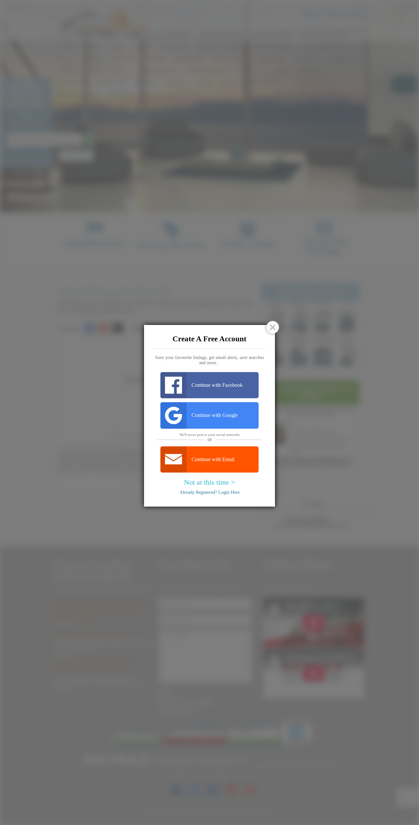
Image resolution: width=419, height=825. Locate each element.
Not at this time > (209, 482)
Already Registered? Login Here (210, 492)
